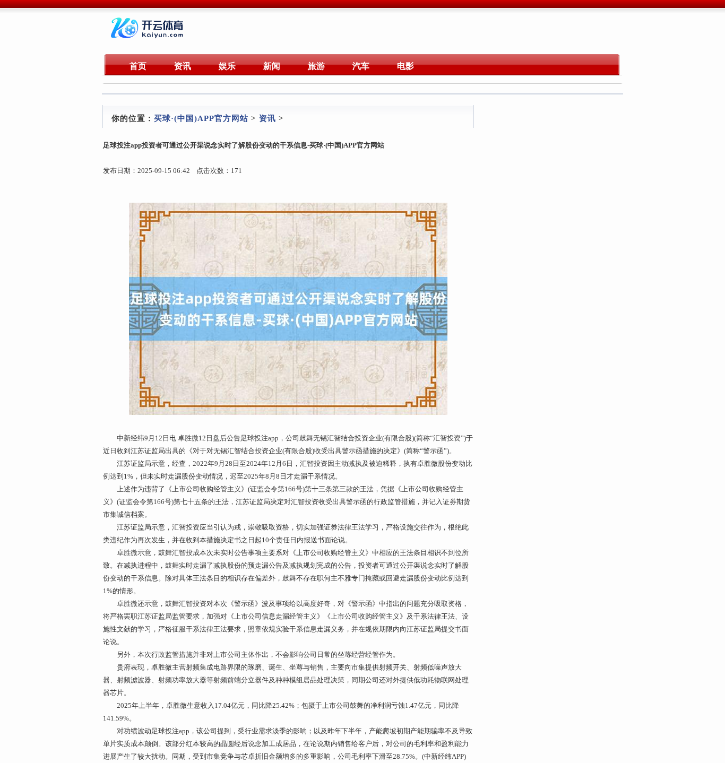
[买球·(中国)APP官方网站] (148, 40)
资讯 (267, 118)
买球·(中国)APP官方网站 (201, 118)
